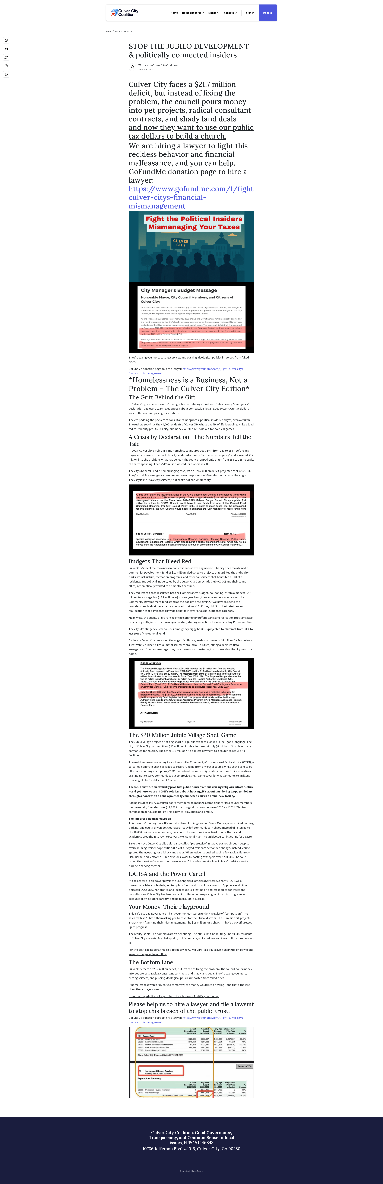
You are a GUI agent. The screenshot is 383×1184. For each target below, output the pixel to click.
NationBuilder (197, 1171)
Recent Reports (191, 12)
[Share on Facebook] (6, 66)
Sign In (212, 12)
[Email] (6, 49)
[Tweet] (6, 57)
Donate (267, 12)
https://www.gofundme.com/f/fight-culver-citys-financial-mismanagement (193, 197)
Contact (229, 12)
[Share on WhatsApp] (6, 74)
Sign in (250, 12)
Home (174, 12)
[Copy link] (6, 40)
